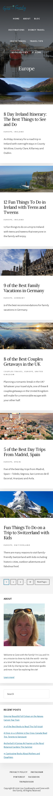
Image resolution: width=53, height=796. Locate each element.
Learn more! (9, 677)
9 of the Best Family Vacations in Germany (24, 288)
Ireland (19, 132)
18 (31, 582)
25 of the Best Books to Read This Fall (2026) (23, 726)
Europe (8, 132)
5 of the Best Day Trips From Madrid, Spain (24, 452)
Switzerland (22, 545)
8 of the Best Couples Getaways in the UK (23, 361)
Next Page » (42, 583)
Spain (17, 462)
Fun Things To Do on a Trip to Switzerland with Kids (26, 532)
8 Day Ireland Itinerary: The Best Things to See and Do (25, 119)
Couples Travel (13, 372)
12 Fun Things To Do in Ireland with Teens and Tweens (25, 207)
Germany (19, 298)
